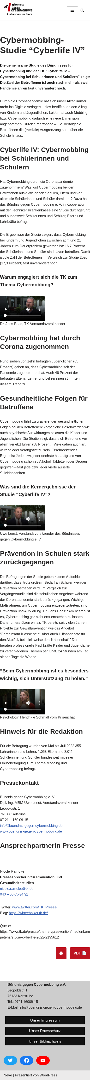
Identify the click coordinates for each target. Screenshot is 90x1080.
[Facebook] (26, 1060)
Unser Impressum (45, 1020)
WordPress (48, 1075)
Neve (8, 1075)
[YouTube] (43, 1060)
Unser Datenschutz (45, 1031)
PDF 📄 (80, 953)
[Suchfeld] (82, 10)
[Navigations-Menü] (72, 10)
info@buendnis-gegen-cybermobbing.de (31, 825)
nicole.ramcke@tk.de (16, 888)
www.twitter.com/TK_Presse (34, 907)
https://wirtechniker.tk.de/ (28, 913)
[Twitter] (10, 1060)
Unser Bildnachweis (45, 1041)
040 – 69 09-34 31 (14, 894)
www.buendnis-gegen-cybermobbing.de (31, 831)
